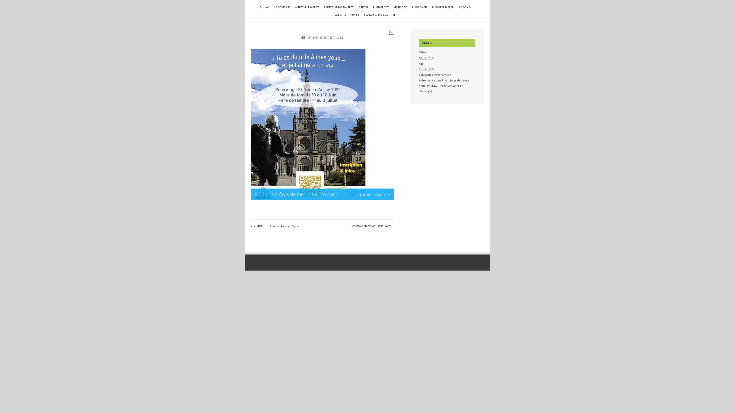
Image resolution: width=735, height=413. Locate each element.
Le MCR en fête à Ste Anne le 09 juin (276, 226)
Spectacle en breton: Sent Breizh (370, 226)
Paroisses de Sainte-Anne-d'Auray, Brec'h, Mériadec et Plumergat (444, 86)
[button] (394, 15)
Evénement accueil (431, 80)
